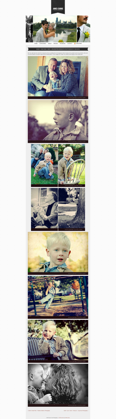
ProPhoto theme (61, 417)
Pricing (56, 43)
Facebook (62, 43)
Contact (69, 43)
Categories (42, 43)
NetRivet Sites (67, 417)
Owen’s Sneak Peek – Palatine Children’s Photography (39, 410)
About (50, 43)
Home (35, 43)
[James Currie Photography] (58, 14)
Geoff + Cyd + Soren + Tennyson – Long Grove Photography (76, 410)
